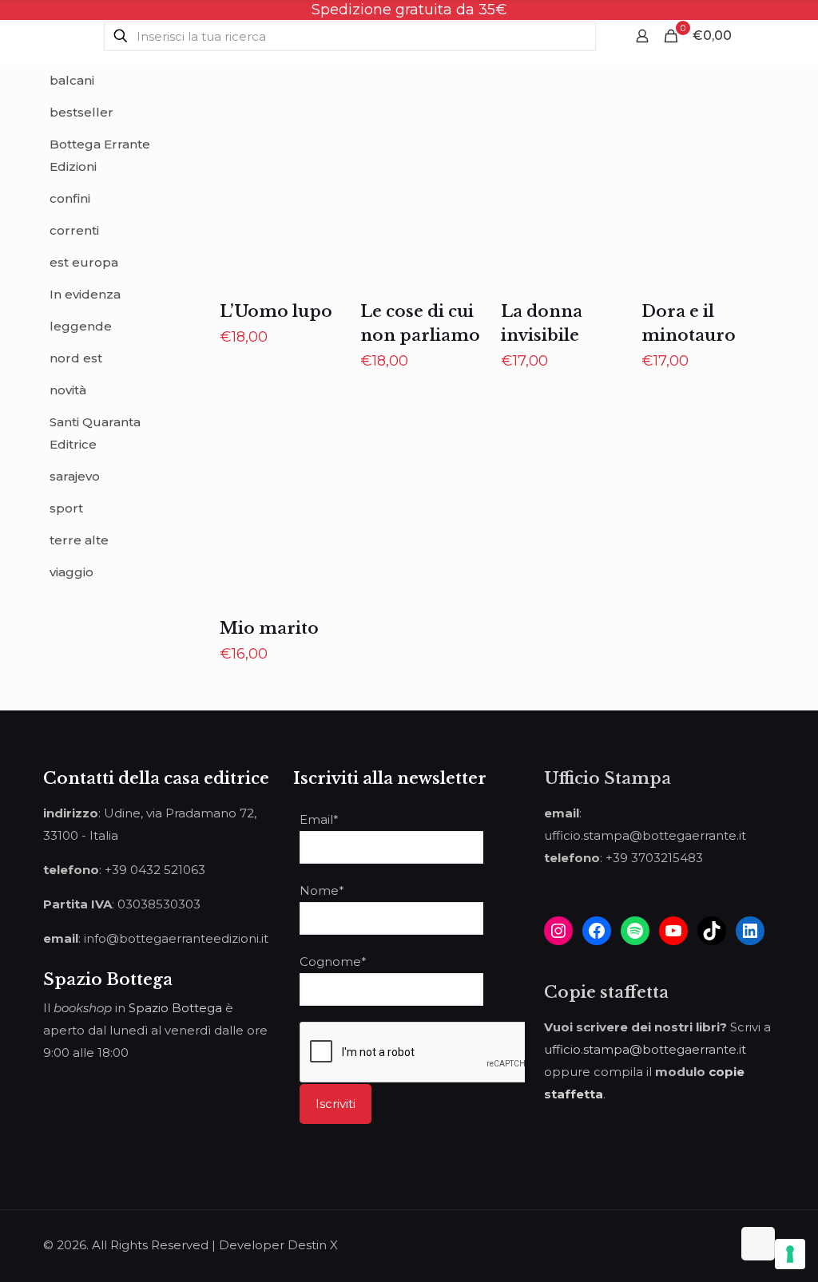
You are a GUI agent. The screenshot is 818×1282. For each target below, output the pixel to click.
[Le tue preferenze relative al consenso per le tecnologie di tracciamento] (790, 1254)
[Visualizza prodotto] (326, 145)
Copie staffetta (606, 992)
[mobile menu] (753, 35)
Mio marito (269, 628)
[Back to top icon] (758, 1243)
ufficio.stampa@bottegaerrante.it (645, 1049)
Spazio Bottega (175, 1007)
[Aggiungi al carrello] (326, 111)
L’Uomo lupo (276, 311)
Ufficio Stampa (607, 778)
